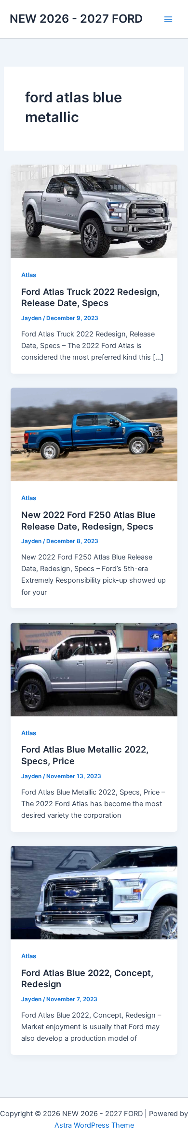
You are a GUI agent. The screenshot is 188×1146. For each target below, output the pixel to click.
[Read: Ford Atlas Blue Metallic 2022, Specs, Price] (94, 669)
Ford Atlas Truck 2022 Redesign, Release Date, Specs (90, 297)
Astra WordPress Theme (94, 1125)
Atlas (28, 275)
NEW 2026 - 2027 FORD (76, 19)
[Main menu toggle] (168, 19)
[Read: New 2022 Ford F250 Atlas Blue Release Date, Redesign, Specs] (94, 434)
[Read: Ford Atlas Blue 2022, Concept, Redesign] (94, 892)
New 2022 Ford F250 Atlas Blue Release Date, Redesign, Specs (88, 520)
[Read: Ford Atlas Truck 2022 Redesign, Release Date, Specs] (94, 211)
